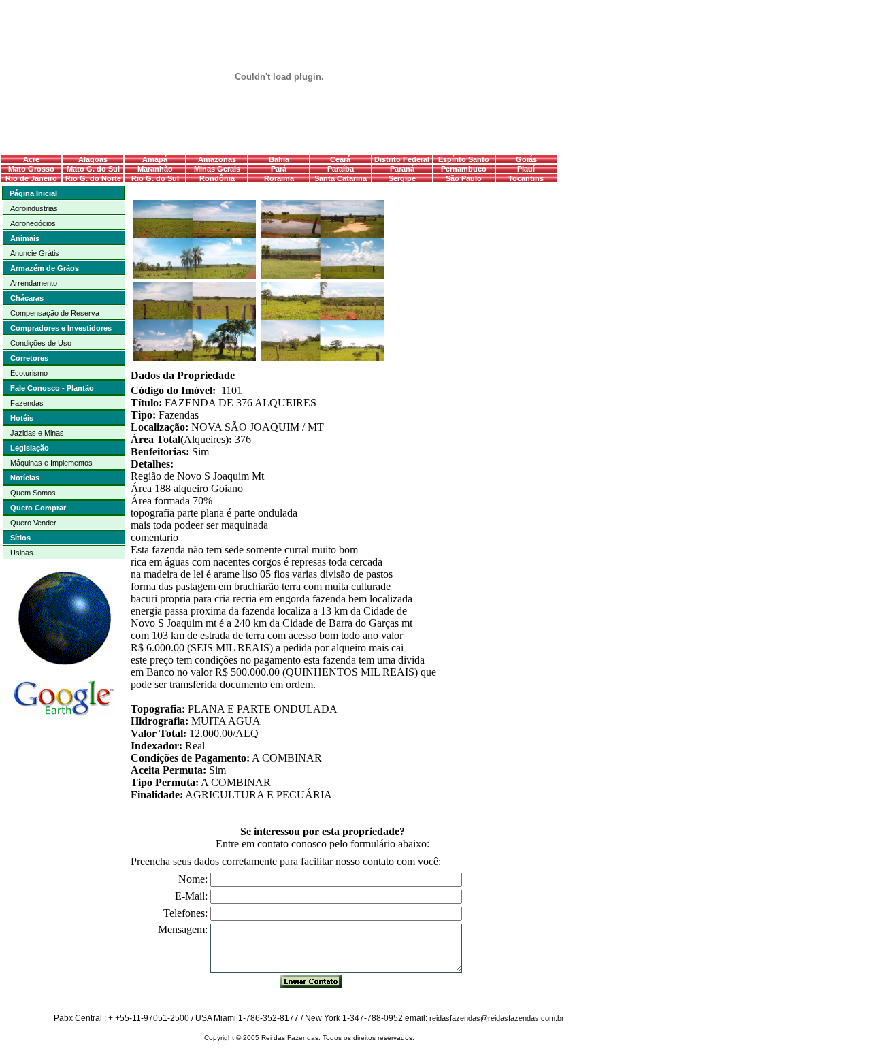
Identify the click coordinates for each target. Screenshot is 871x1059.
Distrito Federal (401, 159)
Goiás (526, 159)
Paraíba (340, 169)
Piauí (526, 169)
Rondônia (217, 178)
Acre (31, 159)
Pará (278, 169)
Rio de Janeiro (31, 178)
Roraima (279, 178)
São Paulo (464, 178)
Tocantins (526, 178)
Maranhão (155, 169)
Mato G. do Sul (93, 169)
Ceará (340, 159)
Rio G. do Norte (93, 178)
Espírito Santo (463, 159)
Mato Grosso (31, 169)
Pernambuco (464, 169)
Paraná (402, 169)
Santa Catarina (340, 178)
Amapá (154, 159)
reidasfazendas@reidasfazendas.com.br (496, 1018)
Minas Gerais (217, 169)
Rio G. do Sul (155, 178)
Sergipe (402, 178)
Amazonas (217, 159)
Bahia (279, 159)
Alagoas (93, 159)
